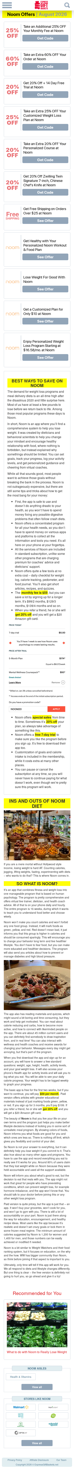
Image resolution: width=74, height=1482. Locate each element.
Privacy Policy (15, 1459)
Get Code (45, 38)
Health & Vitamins (20, 1377)
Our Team (61, 1459)
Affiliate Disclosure (39, 1459)
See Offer (45, 220)
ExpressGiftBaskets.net (46, 1464)
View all (37, 1387)
